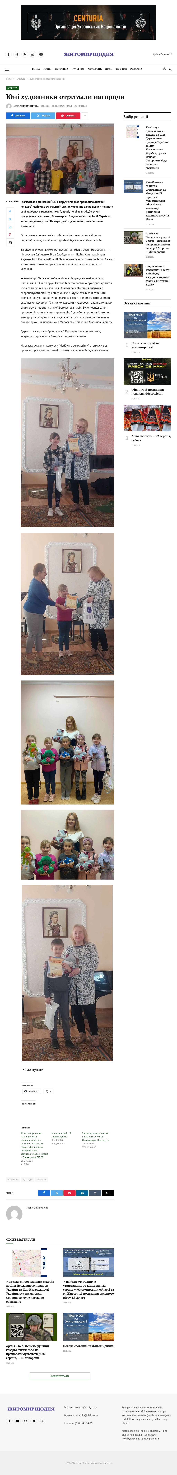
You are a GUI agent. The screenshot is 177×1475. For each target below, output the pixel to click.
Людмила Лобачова (29, 106)
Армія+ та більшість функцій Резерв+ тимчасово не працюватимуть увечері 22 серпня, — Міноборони (27, 1352)
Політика (61, 68)
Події (109, 68)
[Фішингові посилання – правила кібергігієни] (147, 371)
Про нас (121, 68)
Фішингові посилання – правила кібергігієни (149, 392)
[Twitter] (10, 219)
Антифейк (95, 68)
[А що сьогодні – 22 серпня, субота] (147, 418)
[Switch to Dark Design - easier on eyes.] (164, 69)
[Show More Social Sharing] (84, 115)
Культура (78, 68)
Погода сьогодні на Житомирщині (88, 1346)
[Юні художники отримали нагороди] (60, 159)
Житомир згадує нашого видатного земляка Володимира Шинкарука (95, 1137)
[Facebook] (10, 211)
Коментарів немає (63, 106)
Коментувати (60, 1376)
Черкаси (41, 1179)
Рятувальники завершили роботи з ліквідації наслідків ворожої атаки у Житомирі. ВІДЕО (158, 275)
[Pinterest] (10, 235)
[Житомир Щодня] (88, 54)
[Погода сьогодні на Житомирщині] (88, 1327)
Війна (36, 68)
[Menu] (7, 69)
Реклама (136, 68)
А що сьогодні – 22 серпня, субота (151, 438)
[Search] (170, 69)
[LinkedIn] (10, 227)
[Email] (10, 242)
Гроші (48, 68)
